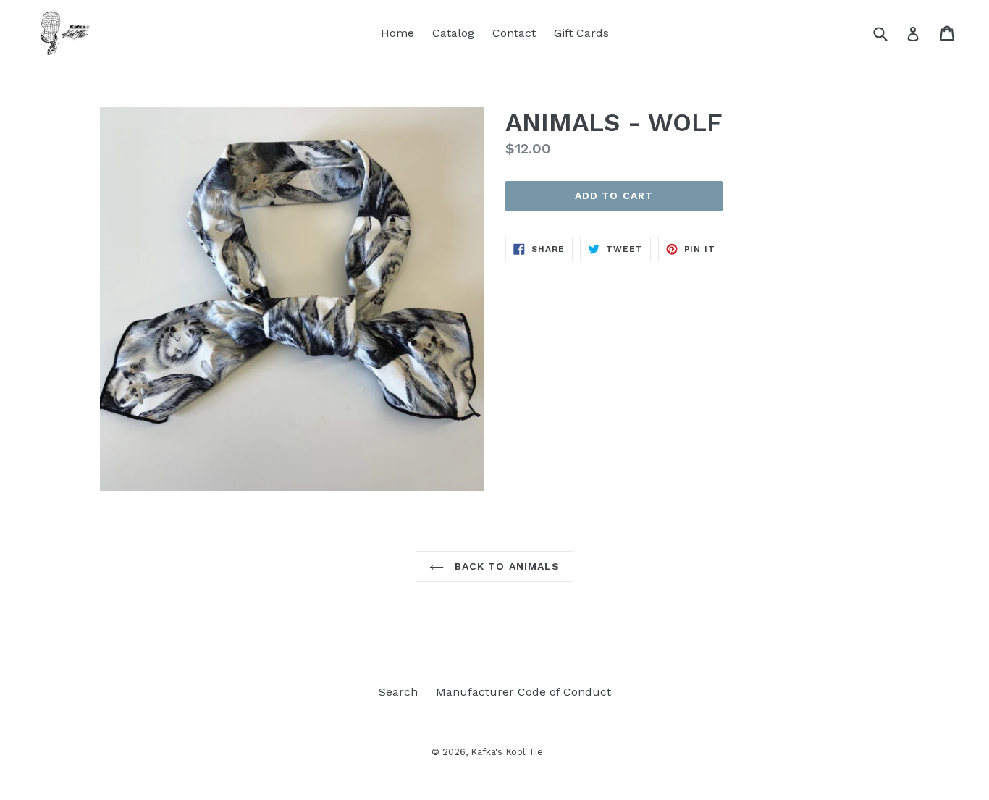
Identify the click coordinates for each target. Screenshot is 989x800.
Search (398, 692)
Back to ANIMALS (505, 566)
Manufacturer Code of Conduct (523, 692)
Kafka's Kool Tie (507, 751)
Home (397, 33)
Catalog (453, 33)
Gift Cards (581, 33)
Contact (514, 33)
